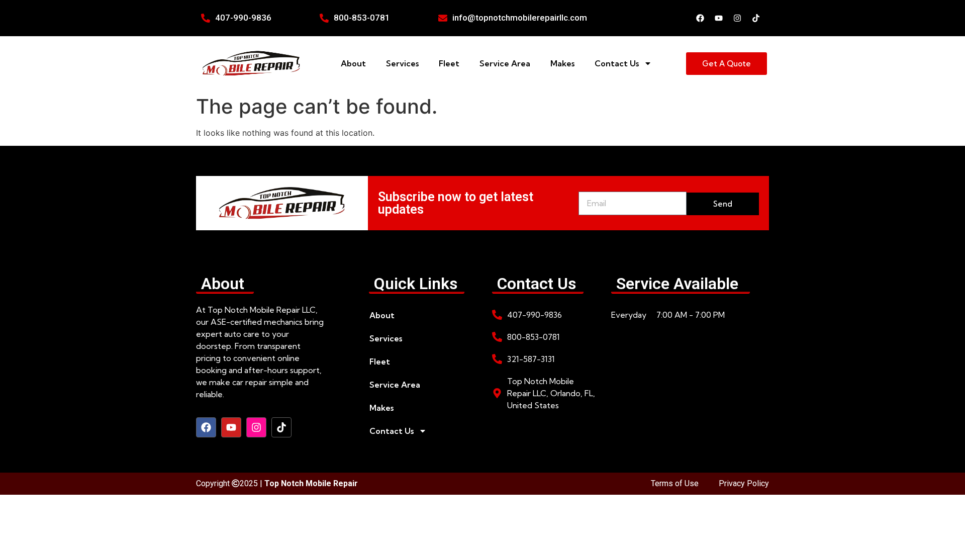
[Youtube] (719, 18)
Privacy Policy (744, 483)
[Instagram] (737, 18)
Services (402, 63)
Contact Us (617, 63)
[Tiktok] (756, 18)
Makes (562, 63)
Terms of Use (675, 483)
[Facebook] (700, 18)
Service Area (504, 63)
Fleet (449, 63)
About (353, 63)
